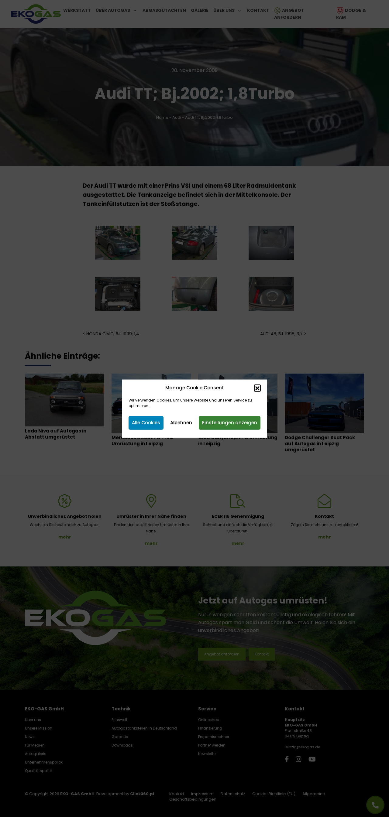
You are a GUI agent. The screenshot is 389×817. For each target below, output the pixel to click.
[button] (257, 388)
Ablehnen (181, 422)
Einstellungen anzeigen (229, 422)
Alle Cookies (146, 422)
